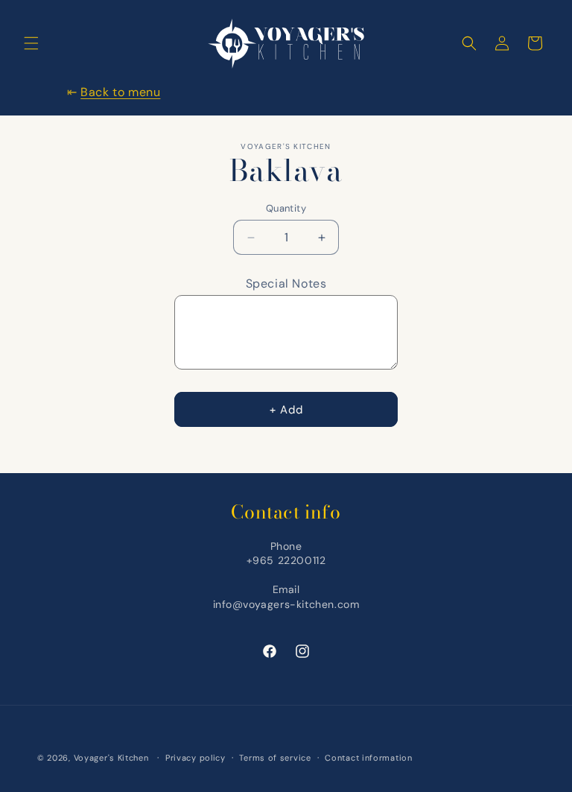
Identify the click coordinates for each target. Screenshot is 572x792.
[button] (31, 43)
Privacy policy (195, 757)
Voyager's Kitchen (111, 758)
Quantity (286, 208)
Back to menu (120, 92)
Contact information (368, 757)
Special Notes (286, 283)
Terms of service (275, 757)
